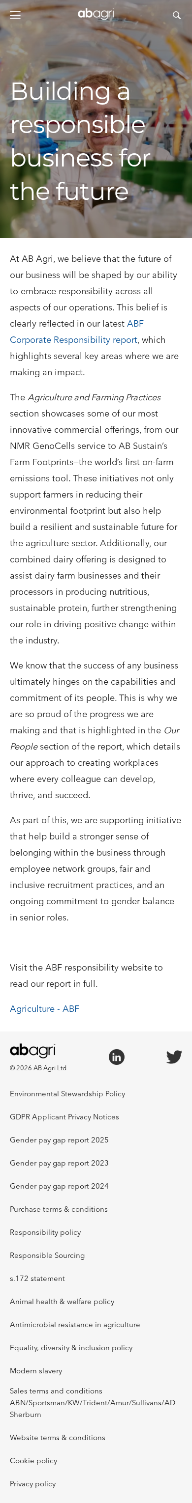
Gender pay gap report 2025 (59, 1139)
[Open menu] (15, 15)
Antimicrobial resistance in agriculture (75, 1324)
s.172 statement (37, 1278)
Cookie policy (33, 1460)
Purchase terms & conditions (59, 1209)
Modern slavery (36, 1370)
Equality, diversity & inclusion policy (71, 1347)
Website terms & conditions (57, 1437)
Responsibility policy (45, 1232)
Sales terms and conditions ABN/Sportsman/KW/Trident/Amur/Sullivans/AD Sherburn (92, 1402)
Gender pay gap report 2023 (59, 1163)
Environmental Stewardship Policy (67, 1093)
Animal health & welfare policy (62, 1301)
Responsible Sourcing (47, 1255)
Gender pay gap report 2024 (59, 1186)
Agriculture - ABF (44, 1008)
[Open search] (176, 15)
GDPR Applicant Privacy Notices (64, 1116)
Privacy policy (33, 1483)
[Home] (96, 17)
